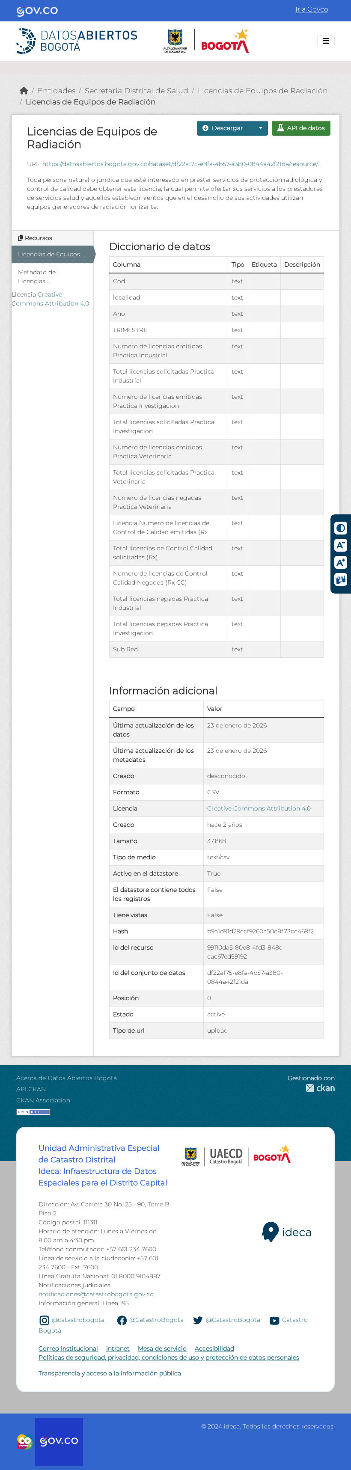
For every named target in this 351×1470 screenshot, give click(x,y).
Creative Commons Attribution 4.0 (259, 808)
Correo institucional (68, 1348)
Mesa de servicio (162, 1348)
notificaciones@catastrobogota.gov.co (96, 1294)
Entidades (56, 90)
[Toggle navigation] (326, 41)
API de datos (306, 128)
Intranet (118, 1348)
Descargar (227, 128)
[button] (258, 128)
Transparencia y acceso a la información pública (110, 1373)
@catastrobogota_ (79, 1320)
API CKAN (31, 1089)
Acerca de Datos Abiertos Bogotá (66, 1078)
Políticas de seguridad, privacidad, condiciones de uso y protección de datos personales (169, 1357)
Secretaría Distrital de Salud (136, 90)
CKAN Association (43, 1100)
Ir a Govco (311, 9)
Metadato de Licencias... (37, 276)
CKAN (311, 1088)
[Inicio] (24, 90)
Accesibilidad (214, 1348)
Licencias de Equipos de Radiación (263, 90)
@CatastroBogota (156, 1320)
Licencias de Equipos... (51, 254)
